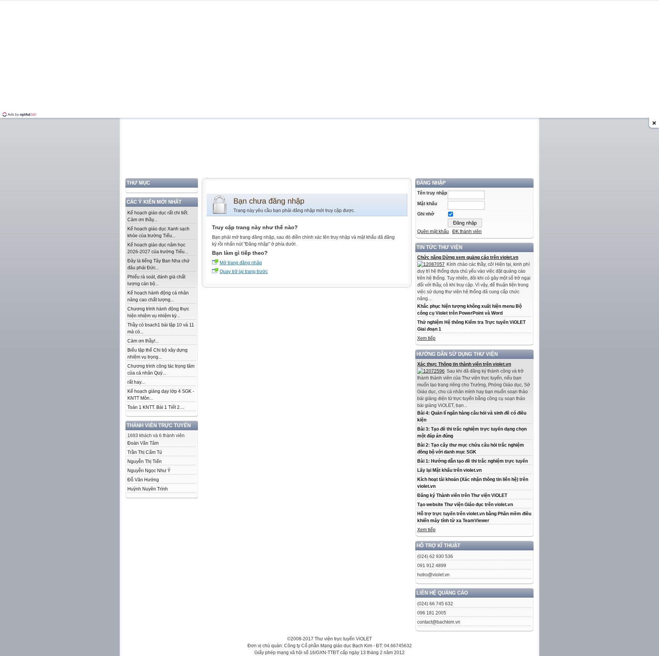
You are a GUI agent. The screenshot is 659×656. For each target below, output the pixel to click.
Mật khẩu (427, 203)
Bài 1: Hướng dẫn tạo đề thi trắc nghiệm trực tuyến (472, 461)
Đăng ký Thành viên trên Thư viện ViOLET (462, 495)
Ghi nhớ (425, 214)
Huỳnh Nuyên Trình (147, 489)
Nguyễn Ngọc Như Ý (148, 470)
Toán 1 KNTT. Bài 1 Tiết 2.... (155, 407)
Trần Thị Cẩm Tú (144, 452)
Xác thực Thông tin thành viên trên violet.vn (464, 364)
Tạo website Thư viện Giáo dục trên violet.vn (465, 504)
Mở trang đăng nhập (241, 262)
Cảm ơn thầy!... (143, 341)
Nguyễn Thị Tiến (144, 461)
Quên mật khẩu (433, 231)
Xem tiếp (426, 338)
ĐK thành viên (467, 231)
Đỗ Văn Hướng (143, 479)
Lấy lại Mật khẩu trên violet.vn (449, 470)
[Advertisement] (329, 124)
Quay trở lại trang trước (244, 271)
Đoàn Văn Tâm (143, 443)
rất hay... (136, 382)
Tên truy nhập (432, 193)
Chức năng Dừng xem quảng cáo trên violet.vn (467, 257)
